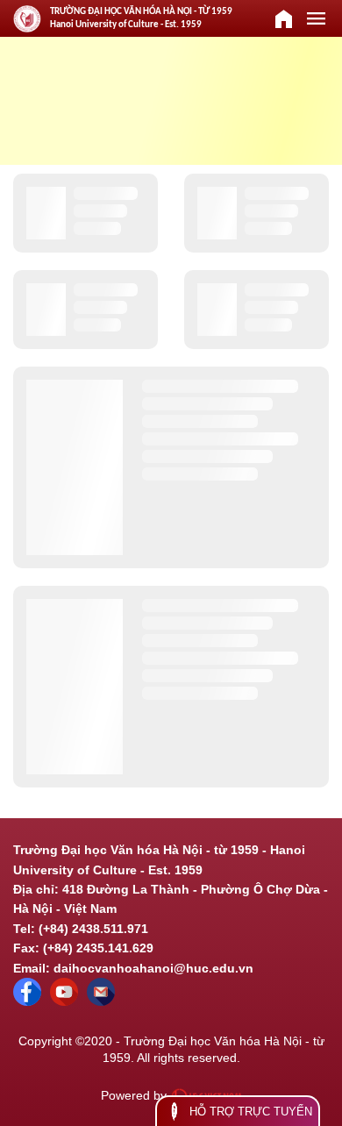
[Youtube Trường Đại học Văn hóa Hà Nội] (64, 1001)
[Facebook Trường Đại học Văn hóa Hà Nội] (27, 1001)
